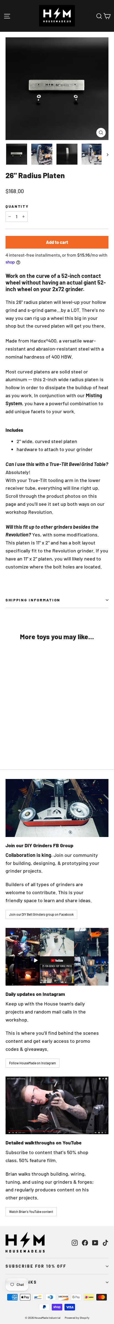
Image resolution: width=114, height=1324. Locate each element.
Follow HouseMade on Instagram (32, 1063)
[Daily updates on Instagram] (57, 957)
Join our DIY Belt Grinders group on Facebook (41, 914)
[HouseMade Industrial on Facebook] (85, 1242)
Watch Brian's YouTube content (31, 1212)
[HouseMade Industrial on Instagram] (75, 1242)
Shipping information (33, 599)
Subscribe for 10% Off (36, 1266)
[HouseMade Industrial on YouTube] (95, 1242)
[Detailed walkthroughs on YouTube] (57, 1105)
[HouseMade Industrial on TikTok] (105, 1242)
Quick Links (21, 1282)
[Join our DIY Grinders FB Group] (57, 808)
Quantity (17, 206)
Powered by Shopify (77, 1317)
